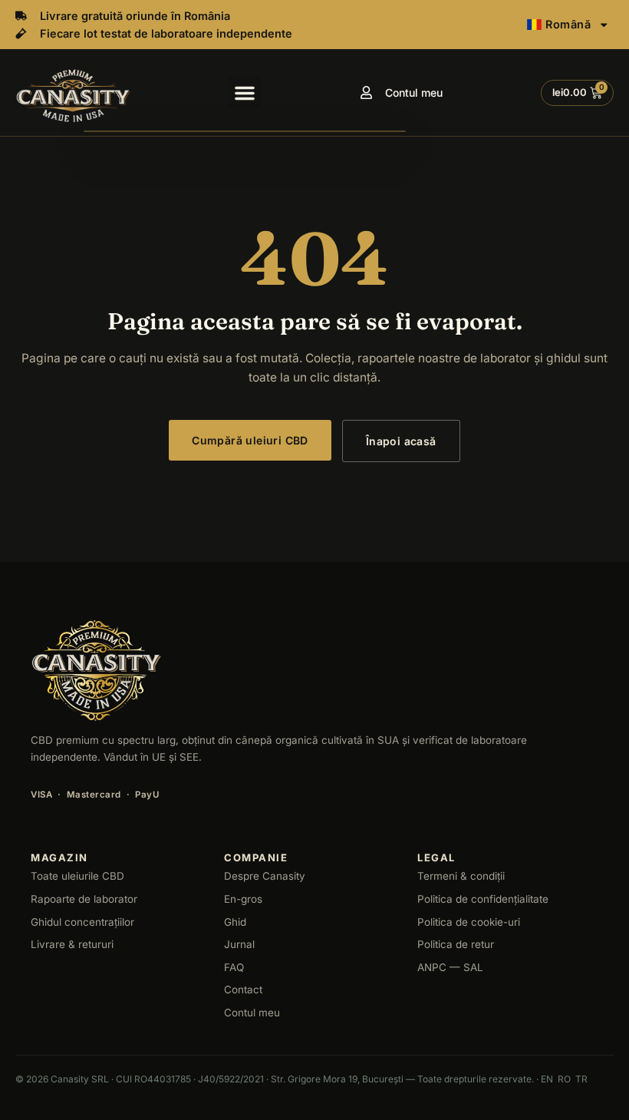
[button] (245, 93)
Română (568, 24)
